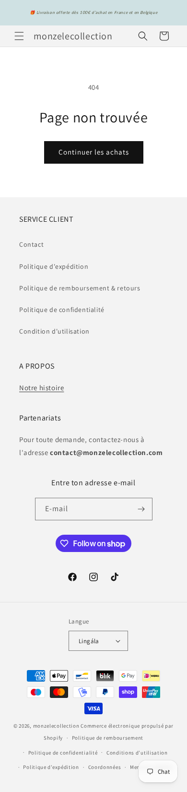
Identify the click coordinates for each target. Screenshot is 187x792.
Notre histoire (41, 387)
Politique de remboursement (107, 737)
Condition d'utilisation (54, 331)
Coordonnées (104, 767)
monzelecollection (56, 725)
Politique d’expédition (51, 767)
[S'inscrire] (141, 509)
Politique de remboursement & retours (79, 288)
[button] (19, 36)
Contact (31, 244)
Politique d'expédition (53, 266)
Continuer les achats (93, 151)
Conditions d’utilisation (137, 752)
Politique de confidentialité (62, 309)
